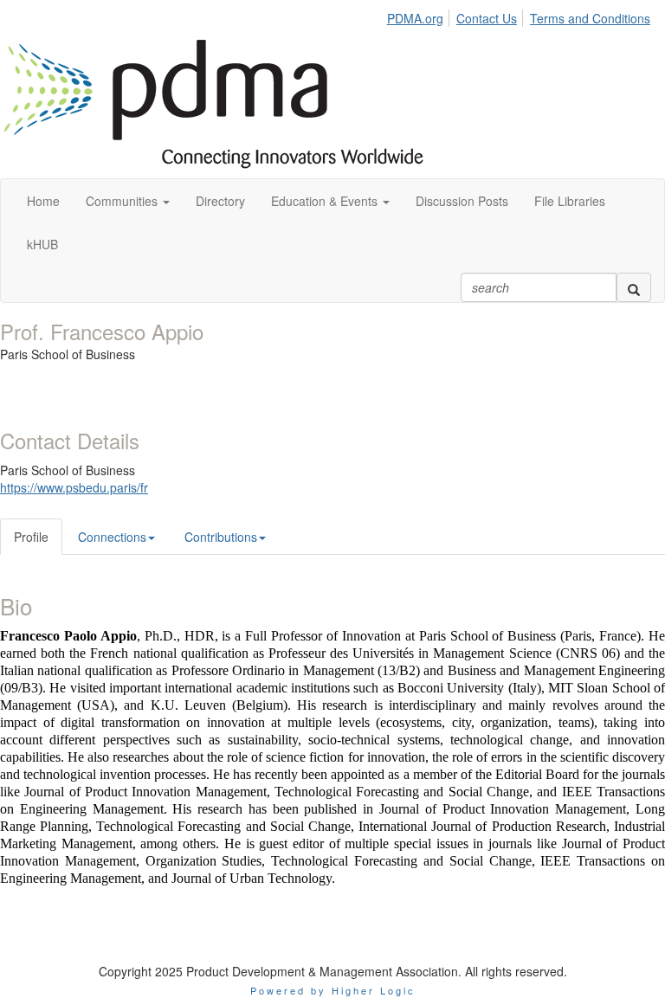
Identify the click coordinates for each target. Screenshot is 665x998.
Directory (220, 200)
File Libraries (569, 200)
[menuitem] (420, 15)
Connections (112, 536)
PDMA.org (415, 18)
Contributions (220, 536)
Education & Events (326, 200)
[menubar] (523, 15)
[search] (634, 287)
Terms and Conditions (590, 18)
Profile (31, 536)
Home (43, 200)
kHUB (42, 244)
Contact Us (486, 18)
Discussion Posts (462, 200)
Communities (123, 200)
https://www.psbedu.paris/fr (74, 487)
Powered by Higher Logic (333, 990)
